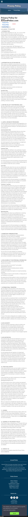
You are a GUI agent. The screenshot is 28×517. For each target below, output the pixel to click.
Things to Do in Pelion (14, 485)
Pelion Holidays (14, 480)
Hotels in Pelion (14, 482)
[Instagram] (17, 497)
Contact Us (14, 500)
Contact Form (5, 22)
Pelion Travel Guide (14, 488)
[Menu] (1, 1)
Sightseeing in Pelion (14, 486)
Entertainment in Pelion (14, 483)
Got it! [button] (14, 513)
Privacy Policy (5, 24)
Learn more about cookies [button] (9, 510)
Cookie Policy (5, 27)
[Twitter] (14, 497)
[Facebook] (11, 497)
